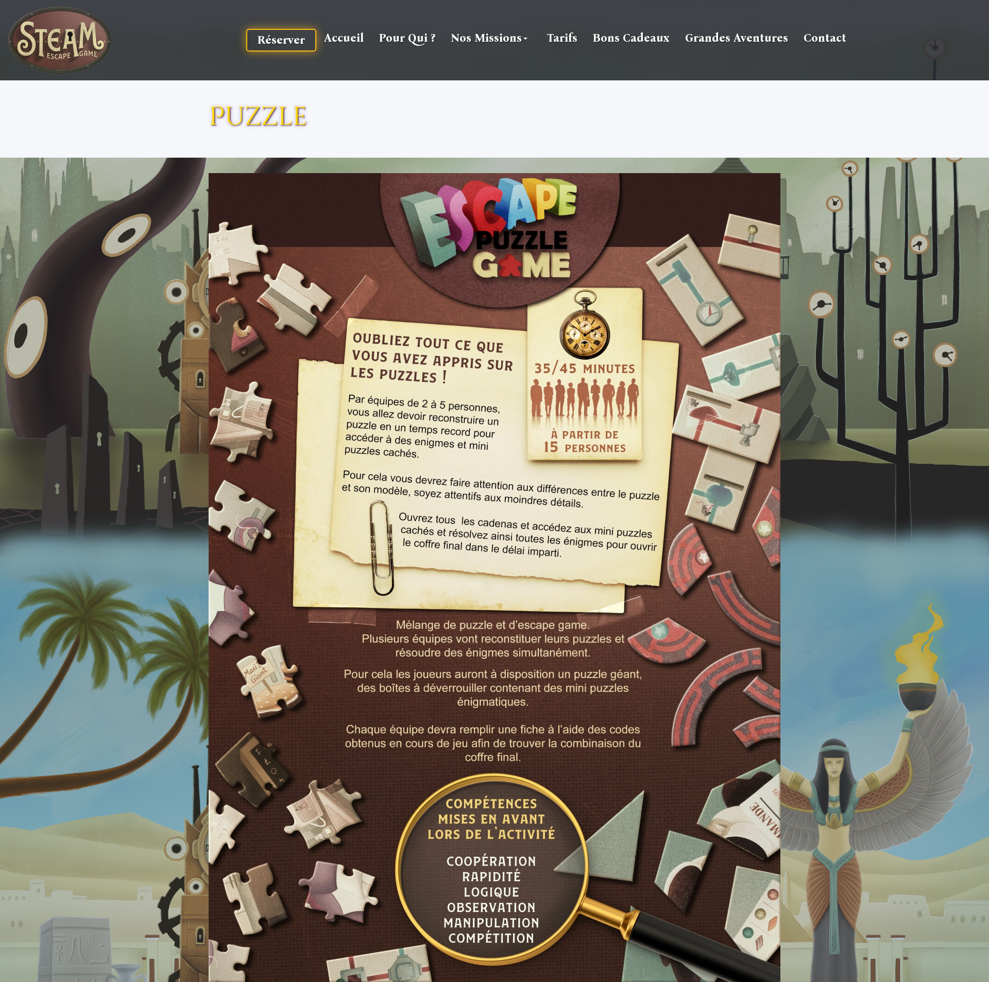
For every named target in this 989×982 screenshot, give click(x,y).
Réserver (281, 40)
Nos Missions (486, 38)
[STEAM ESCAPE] (59, 40)
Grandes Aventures (736, 38)
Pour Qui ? (407, 38)
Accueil (344, 38)
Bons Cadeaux (631, 38)
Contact (825, 38)
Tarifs (562, 38)
